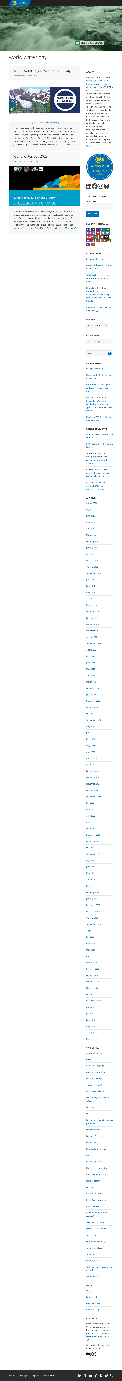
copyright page (100, 1345)
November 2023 (93, 707)
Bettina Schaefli (19, 75)
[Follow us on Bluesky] (106, 186)
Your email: (91, 201)
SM (97, 240)
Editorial (90, 1107)
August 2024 (91, 649)
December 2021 (93, 835)
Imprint (35, 1375)
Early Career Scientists (96, 1091)
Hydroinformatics (94, 1155)
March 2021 (91, 886)
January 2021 (92, 898)
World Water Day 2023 (30, 156)
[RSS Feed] (111, 1376)
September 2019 (93, 1000)
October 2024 (92, 637)
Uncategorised (92, 1260)
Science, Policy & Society (97, 1228)
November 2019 (93, 988)
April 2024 (90, 675)
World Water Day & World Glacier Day (42, 70)
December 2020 (93, 905)
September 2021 (93, 854)
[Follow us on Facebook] (95, 186)
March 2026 (91, 535)
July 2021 (90, 860)
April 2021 (90, 879)
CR (102, 229)
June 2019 (90, 1020)
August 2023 (91, 726)
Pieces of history (93, 1193)
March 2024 (91, 681)
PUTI (88, 482)
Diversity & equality (94, 1078)
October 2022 (92, 790)
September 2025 (93, 573)
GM (107, 233)
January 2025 (92, 618)
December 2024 (93, 624)
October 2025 (92, 567)
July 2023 (90, 732)
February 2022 (92, 828)
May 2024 (90, 669)
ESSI (89, 233)
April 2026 (90, 528)
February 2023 (92, 764)
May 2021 (90, 873)
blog (103, 77)
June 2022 (90, 809)
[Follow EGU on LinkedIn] (79, 1376)
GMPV (90, 237)
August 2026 (91, 503)
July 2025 (90, 579)
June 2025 (90, 586)
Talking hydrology (94, 1248)
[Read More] (70, 144)
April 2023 (90, 752)
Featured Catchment (95, 1136)
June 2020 (90, 943)
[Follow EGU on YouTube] (91, 1376)
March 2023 (91, 758)
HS (96, 237)
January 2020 (92, 975)
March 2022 (91, 822)
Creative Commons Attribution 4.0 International (98, 1333)
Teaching (90, 1254)
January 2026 (92, 547)
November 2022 (93, 783)
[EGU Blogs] (20, 5)
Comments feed (93, 1303)
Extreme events (93, 1129)
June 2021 (90, 866)
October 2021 (92, 847)
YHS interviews (92, 1276)
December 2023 (93, 701)
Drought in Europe (94, 259)
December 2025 (93, 554)
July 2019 (90, 1013)
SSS (108, 240)
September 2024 (93, 643)
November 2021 (93, 841)
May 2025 (90, 592)
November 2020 (93, 911)
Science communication (96, 1222)
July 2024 (90, 656)
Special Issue (91, 1235)
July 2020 (90, 937)
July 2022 (90, 803)
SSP (103, 240)
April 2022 (90, 815)
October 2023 (92, 713)
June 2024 (90, 662)
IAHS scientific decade (96, 1174)
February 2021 (92, 892)
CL (98, 229)
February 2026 (92, 541)
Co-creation (91, 1059)
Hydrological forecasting (97, 1168)
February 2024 (92, 688)
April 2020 (90, 956)
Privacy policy (49, 1375)
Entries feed (91, 1297)
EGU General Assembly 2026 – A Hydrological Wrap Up (96, 485)
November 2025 (93, 560)
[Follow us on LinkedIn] (88, 186)
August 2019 (91, 1007)
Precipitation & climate (96, 1200)
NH (101, 237)
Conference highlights (95, 1065)
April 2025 (90, 598)
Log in (89, 1290)
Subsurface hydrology (96, 1241)
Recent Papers (92, 1206)
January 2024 (92, 694)
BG (93, 229)
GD (98, 233)
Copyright (23, 1375)
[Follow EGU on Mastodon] (100, 1376)
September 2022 (93, 796)
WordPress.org (92, 1309)
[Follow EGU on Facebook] (96, 1376)
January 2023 (92, 771)
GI (103, 233)
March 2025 (91, 605)
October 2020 (92, 917)
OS (88, 240)
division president (94, 1085)
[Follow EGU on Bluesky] (106, 1376)
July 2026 (90, 509)
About (11, 1375)
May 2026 (90, 522)
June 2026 (90, 515)
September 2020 (93, 924)
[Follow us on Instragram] (100, 186)
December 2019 (93, 981)
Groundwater (92, 1142)
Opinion (89, 1187)
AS (88, 229)
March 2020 (91, 962)
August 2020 (91, 930)
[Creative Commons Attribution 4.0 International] (88, 1355)
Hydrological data (94, 1161)
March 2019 (91, 1039)
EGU (88, 1113)
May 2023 (90, 745)
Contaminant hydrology (97, 1072)
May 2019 (90, 1026)
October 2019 (92, 994)
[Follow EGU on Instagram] (85, 1376)
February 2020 (92, 969)
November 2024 (93, 630)
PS (93, 240)
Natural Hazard (93, 1180)
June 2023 (90, 739)
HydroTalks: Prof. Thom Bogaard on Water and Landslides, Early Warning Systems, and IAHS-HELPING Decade (99, 294)
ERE (107, 229)
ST (88, 244)
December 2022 (93, 777)
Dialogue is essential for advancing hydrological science (96, 460)
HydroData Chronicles (96, 1148)
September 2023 (93, 720)
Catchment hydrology (96, 1053)
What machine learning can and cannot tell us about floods (98, 278)
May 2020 (90, 949)
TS (93, 244)
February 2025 (92, 611)
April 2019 (90, 1032)
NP (106, 237)
